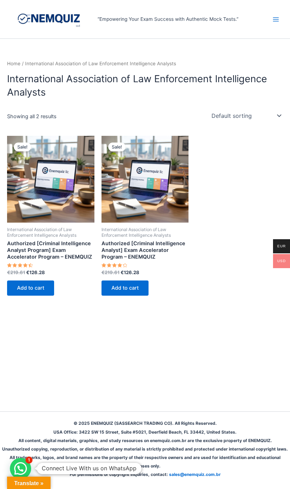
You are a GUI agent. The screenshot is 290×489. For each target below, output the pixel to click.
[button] (20, 468)
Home (14, 63)
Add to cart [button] (30, 288)
